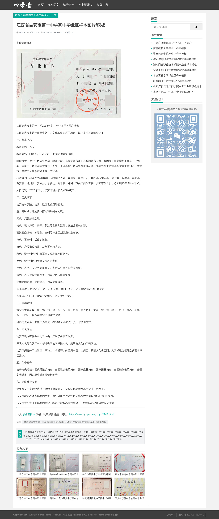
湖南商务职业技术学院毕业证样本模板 (175, 64)
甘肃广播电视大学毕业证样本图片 (172, 42)
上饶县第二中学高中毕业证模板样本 (173, 91)
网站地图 (67, 514)
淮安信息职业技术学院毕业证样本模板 (175, 59)
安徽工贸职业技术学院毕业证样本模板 (175, 70)
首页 (41, 4)
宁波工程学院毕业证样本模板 (169, 75)
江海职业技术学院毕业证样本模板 (172, 81)
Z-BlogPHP (91, 514)
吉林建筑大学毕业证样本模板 (169, 48)
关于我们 (170, 514)
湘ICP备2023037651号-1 (191, 514)
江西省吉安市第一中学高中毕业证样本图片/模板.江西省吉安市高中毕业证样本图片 (65, 422)
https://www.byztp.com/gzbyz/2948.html (91, 414)
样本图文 (53, 4)
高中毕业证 (42, 15)
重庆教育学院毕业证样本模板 (169, 53)
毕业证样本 (28, 414)
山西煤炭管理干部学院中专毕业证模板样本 (177, 86)
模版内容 (102, 4)
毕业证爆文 (85, 4)
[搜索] (196, 27)
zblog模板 (113, 514)
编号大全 (69, 4)
